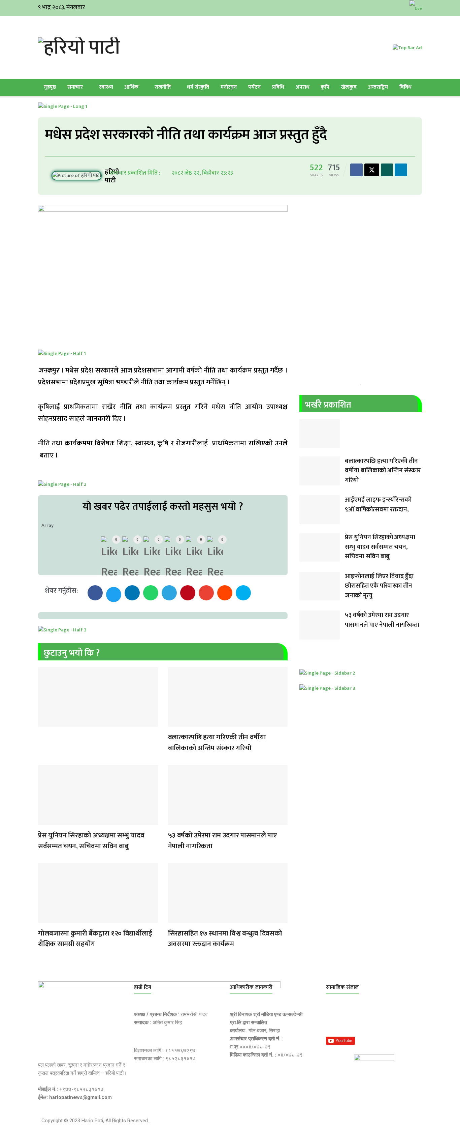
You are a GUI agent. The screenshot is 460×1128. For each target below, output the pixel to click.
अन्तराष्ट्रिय (378, 87)
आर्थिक (131, 87)
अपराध (302, 87)
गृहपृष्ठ (50, 87)
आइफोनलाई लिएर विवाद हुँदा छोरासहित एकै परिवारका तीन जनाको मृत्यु (379, 586)
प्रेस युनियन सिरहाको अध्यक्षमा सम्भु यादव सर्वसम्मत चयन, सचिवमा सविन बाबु (91, 840)
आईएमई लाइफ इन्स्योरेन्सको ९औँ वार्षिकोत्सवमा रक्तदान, (378, 505)
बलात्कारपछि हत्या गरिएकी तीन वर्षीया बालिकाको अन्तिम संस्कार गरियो (217, 742)
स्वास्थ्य (106, 87)
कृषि (325, 87)
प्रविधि (278, 87)
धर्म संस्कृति (198, 87)
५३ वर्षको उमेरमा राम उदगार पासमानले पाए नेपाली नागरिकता (222, 840)
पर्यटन (254, 87)
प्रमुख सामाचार (44, 722)
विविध (405, 87)
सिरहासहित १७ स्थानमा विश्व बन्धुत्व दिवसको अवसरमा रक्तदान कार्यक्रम (225, 938)
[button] (95, 592)
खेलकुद (349, 87)
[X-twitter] (366, 1018)
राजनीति (163, 87)
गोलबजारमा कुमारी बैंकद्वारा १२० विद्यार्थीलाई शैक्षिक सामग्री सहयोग (95, 938)
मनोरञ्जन (229, 87)
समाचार (75, 87)
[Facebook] (334, 1018)
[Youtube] (398, 1018)
